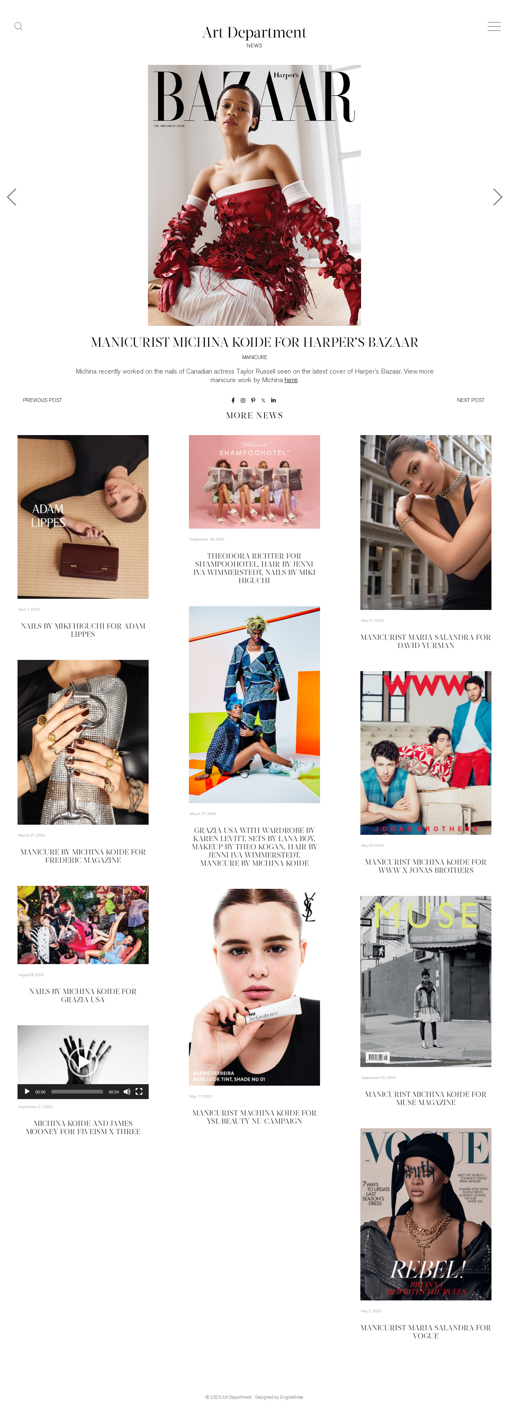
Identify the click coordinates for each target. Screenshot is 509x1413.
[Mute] (127, 1091)
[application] (83, 1062)
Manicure (254, 358)
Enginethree (291, 1397)
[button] (83, 1062)
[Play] (27, 1091)
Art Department (237, 1397)
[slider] (77, 1091)
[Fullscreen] (139, 1091)
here (291, 380)
